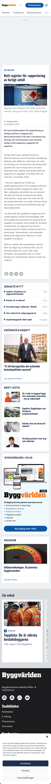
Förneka (25, 770)
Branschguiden (34, 12)
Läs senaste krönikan (13, 378)
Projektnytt (18, 12)
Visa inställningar (25, 778)
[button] (47, 736)
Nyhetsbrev (7, 711)
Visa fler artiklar (10, 579)
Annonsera (7, 726)
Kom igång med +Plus (25, 528)
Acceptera (26, 763)
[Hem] (10, 5)
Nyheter (6, 12)
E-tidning (6, 716)
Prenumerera (8, 721)
